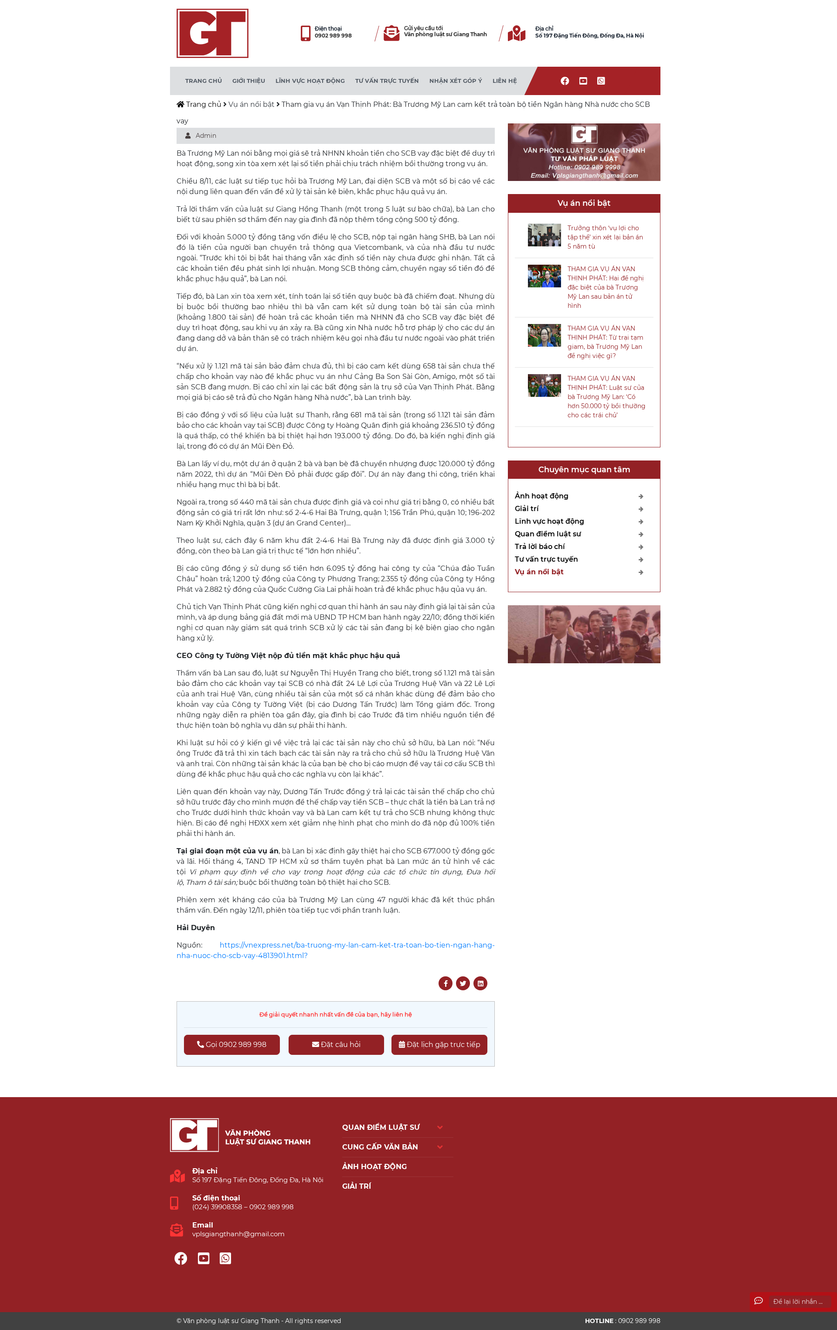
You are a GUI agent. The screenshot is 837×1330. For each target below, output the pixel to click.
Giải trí (527, 509)
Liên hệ (505, 80)
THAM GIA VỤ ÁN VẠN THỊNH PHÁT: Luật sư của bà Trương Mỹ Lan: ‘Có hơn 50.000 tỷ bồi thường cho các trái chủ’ (607, 397)
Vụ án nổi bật (251, 104)
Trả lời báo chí (540, 546)
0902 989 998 (333, 35)
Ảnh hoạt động (541, 496)
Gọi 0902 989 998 (235, 1044)
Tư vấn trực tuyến (387, 80)
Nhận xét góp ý (455, 80)
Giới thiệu (248, 80)
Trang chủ (203, 80)
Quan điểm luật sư (548, 534)
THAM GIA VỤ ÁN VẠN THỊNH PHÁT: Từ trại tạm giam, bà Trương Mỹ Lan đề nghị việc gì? (605, 342)
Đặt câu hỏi (340, 1044)
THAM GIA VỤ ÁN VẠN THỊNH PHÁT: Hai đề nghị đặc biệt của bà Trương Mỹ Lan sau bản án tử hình (606, 287)
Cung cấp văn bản (380, 1147)
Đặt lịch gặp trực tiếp (442, 1044)
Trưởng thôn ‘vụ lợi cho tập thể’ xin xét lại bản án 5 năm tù (605, 237)
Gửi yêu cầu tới (423, 28)
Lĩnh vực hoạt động (310, 80)
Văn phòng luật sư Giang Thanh (445, 34)
